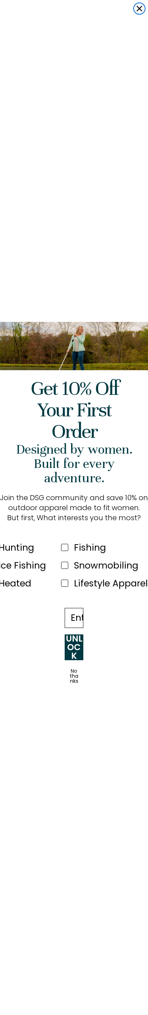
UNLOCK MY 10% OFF (74, 647)
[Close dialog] (139, 8)
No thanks (74, 676)
